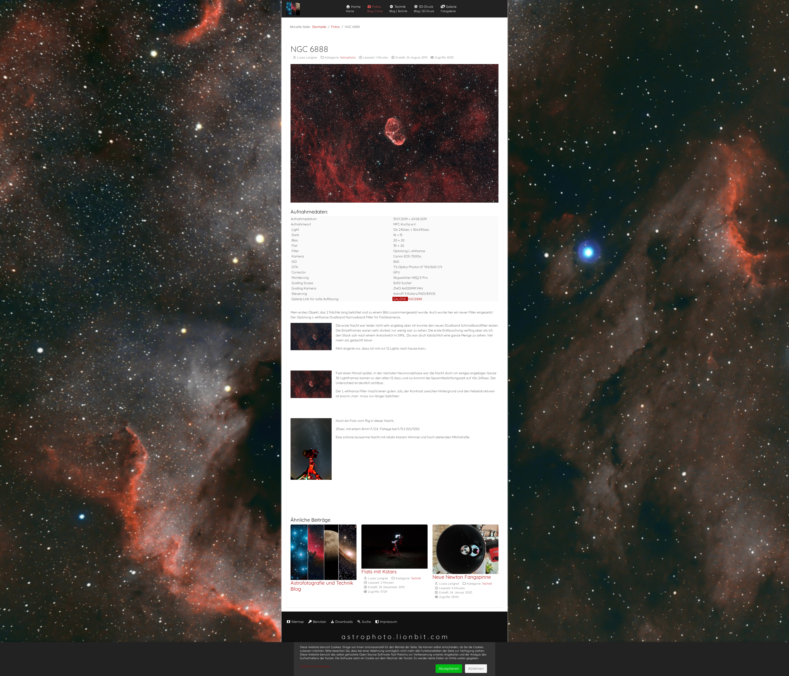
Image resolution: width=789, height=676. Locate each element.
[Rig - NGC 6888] (312, 449)
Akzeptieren (449, 668)
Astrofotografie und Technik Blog (322, 586)
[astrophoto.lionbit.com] (293, 8)
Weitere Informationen (315, 666)
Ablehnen (476, 668)
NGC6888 (415, 299)
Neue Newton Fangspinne (462, 577)
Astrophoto (348, 57)
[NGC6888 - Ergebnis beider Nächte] (312, 384)
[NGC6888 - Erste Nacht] (312, 336)
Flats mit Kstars (379, 571)
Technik (416, 578)
